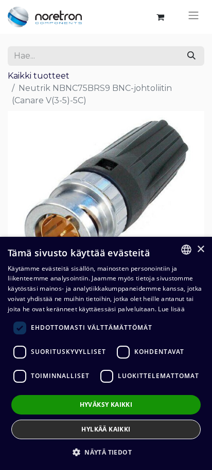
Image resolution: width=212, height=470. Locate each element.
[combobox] (186, 250)
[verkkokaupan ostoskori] (160, 17)
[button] (106, 452)
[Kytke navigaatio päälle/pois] (193, 17)
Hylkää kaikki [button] (105, 429)
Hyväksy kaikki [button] (106, 404)
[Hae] (191, 56)
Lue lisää (171, 309)
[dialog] (106, 353)
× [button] (200, 249)
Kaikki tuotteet (38, 76)
